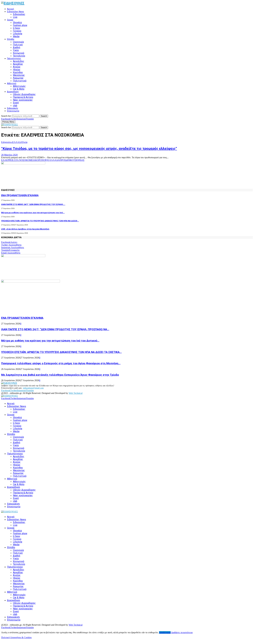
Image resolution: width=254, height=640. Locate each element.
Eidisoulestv (12, 108)
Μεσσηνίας (19, 75)
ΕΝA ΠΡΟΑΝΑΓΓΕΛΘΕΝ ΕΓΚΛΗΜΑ (20, 195)
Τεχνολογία (19, 55)
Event (16, 102)
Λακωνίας (18, 78)
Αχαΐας (17, 66)
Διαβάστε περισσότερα (182, 632)
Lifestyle (17, 33)
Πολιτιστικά (19, 80)
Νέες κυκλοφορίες (23, 100)
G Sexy (16, 28)
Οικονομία (18, 41)
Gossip (10, 20)
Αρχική (10, 9)
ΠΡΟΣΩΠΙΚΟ (66, 160)
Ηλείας (16, 69)
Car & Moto (18, 89)
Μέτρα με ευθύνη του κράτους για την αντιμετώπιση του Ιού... (33, 212)
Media (16, 36)
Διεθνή (16, 47)
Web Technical (75, 393)
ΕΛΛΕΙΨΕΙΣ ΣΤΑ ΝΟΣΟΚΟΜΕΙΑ (18, 160)
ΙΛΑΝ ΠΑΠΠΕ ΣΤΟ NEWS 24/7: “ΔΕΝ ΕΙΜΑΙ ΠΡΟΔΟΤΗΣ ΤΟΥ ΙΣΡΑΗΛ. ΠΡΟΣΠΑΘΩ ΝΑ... (55, 329)
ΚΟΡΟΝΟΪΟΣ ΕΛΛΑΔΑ (47, 160)
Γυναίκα (17, 30)
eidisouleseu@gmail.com (33, 388)
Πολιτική (18, 44)
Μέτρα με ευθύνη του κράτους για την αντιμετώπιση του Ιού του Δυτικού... (50, 340)
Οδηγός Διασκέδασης (24, 94)
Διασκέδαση (13, 91)
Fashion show (20, 25)
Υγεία (16, 50)
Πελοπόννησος (14, 58)
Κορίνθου (18, 72)
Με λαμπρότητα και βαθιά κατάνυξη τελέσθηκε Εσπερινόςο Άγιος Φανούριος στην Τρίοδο (60, 374)
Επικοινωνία (13, 111)
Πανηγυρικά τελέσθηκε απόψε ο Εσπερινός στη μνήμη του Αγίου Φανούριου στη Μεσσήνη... (61, 363)
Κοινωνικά (18, 53)
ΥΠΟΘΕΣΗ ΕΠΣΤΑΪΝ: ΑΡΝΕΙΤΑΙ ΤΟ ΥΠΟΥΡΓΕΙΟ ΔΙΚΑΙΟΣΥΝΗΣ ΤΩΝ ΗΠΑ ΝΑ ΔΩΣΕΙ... (40, 220)
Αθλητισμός (19, 86)
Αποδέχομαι (165, 632)
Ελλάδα (10, 39)
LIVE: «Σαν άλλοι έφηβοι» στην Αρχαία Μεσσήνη (25, 229)
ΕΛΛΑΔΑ (17, 142)
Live (15, 17)
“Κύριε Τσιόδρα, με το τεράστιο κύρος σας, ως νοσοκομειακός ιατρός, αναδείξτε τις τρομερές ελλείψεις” (89, 149)
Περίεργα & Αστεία (23, 97)
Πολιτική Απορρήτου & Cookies (16, 637)
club (15, 105)
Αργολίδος (18, 61)
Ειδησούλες (19, 14)
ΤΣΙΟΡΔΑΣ (78, 160)
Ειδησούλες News (15, 11)
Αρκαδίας (18, 64)
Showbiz (17, 22)
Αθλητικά (11, 83)
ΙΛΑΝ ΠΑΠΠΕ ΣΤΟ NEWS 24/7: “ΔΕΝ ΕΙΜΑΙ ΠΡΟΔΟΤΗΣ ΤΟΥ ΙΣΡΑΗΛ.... (33, 204)
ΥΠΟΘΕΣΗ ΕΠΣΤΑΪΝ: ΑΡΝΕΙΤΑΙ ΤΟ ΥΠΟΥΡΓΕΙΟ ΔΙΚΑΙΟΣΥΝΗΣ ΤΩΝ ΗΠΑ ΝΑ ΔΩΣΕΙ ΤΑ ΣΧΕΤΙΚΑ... (61, 352)
